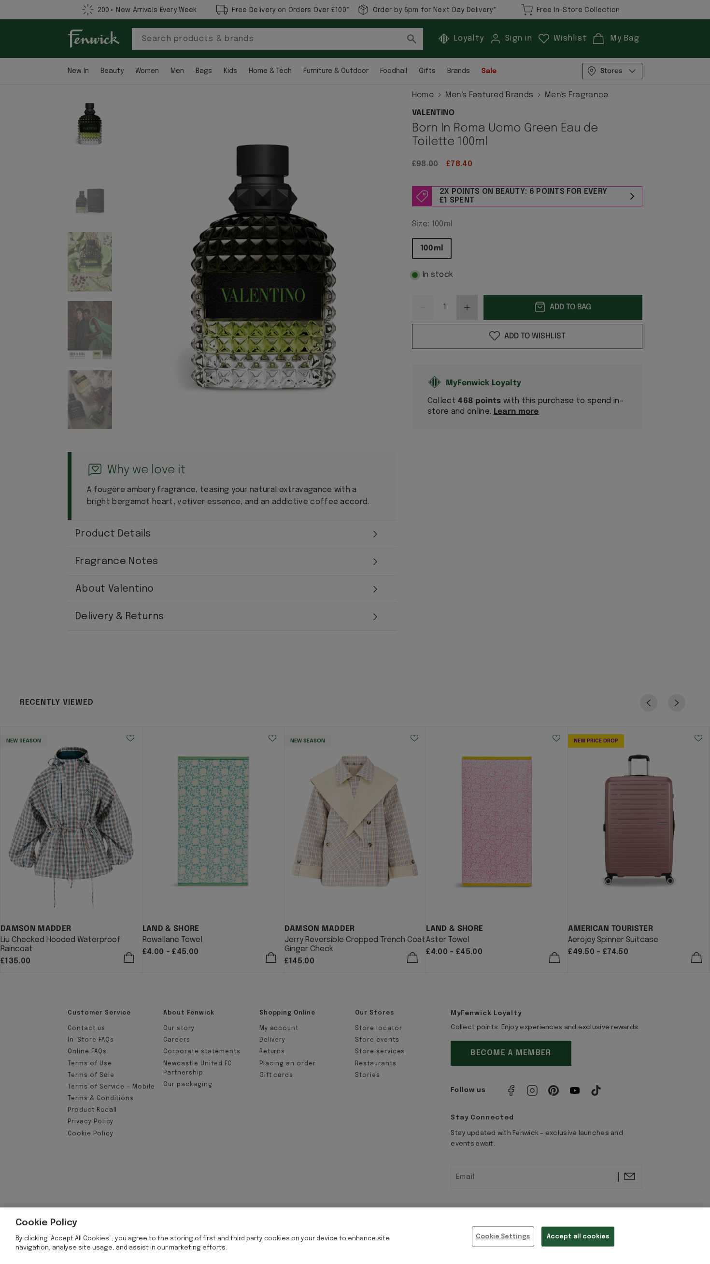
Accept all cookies (578, 1236)
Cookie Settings (503, 1236)
